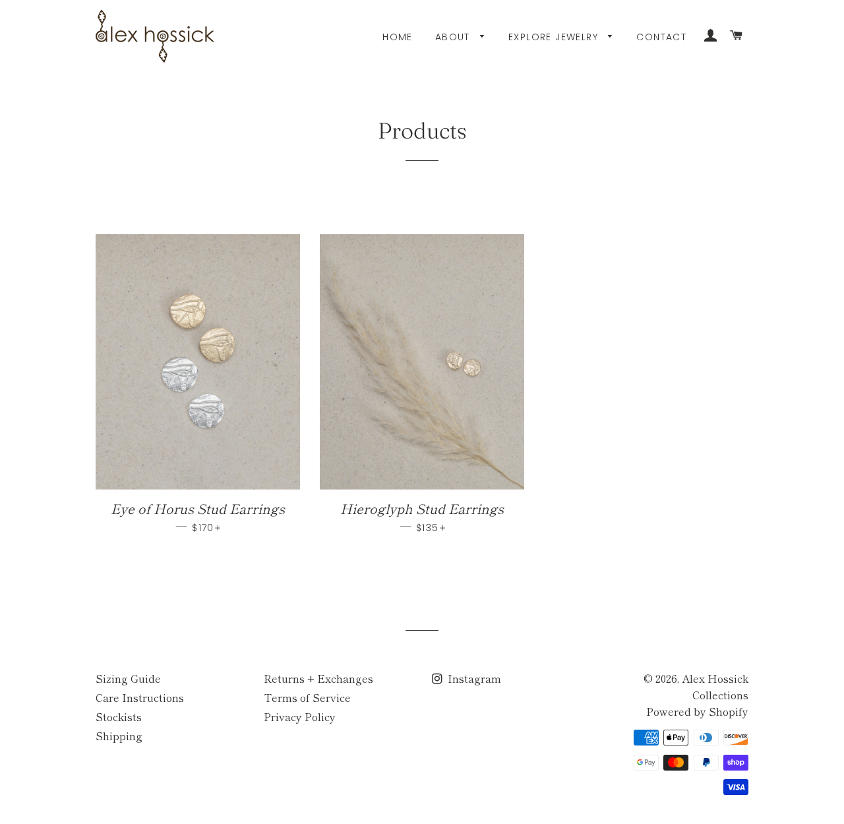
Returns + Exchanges (318, 678)
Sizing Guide (128, 678)
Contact (661, 37)
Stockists (119, 716)
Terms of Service (307, 697)
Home (397, 37)
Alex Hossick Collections (715, 686)
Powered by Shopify (697, 711)
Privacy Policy (300, 716)
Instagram (473, 678)
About (454, 37)
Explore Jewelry (554, 37)
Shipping (119, 736)
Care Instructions (140, 697)
